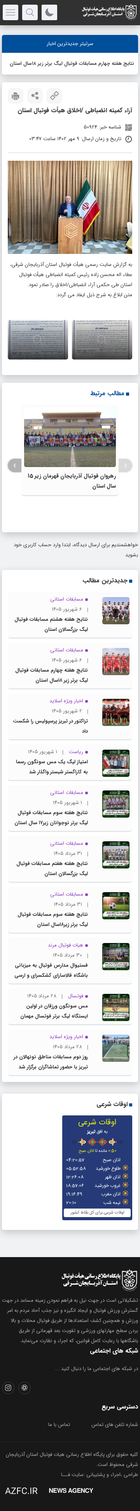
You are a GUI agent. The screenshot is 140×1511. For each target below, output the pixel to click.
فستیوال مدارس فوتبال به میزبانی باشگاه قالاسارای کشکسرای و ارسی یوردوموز (51, 975)
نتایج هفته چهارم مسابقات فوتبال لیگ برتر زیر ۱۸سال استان (72, 63)
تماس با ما (59, 1425)
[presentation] (125, 465)
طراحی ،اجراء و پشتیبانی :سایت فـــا (99, 1475)
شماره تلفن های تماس (114, 1425)
